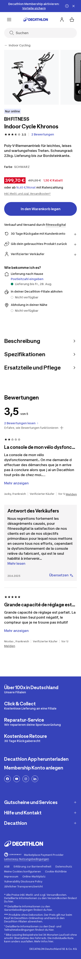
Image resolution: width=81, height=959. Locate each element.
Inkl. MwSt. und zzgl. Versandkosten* (27, 193)
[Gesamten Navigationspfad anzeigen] (5, 45)
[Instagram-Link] (25, 778)
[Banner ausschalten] (67, 6)
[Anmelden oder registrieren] (62, 20)
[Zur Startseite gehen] (35, 19)
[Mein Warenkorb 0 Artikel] (72, 20)
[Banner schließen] (73, 6)
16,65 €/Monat (26, 187)
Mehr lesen (16, 563)
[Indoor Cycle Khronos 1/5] (31, 77)
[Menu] (9, 20)
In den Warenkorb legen (40, 209)
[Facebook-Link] (7, 778)
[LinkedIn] (35, 778)
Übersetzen (59, 575)
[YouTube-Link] (16, 778)
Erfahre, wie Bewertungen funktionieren (31, 427)
